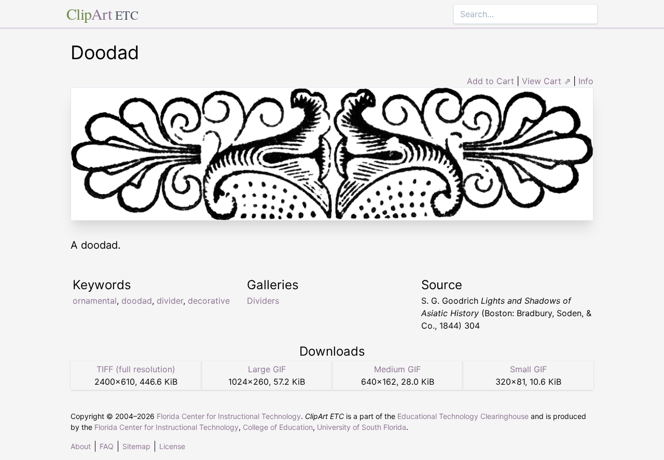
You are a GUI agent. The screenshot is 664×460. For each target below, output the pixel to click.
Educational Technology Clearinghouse (463, 416)
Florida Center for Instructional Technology (229, 416)
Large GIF (267, 369)
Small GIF (528, 369)
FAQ (107, 446)
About (81, 446)
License (172, 446)
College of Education (278, 427)
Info (585, 81)
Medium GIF (397, 369)
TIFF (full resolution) (135, 369)
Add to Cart (490, 81)
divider (170, 300)
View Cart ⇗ (546, 81)
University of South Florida (361, 427)
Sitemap (136, 446)
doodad (136, 300)
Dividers (263, 300)
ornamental (95, 300)
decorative (209, 300)
